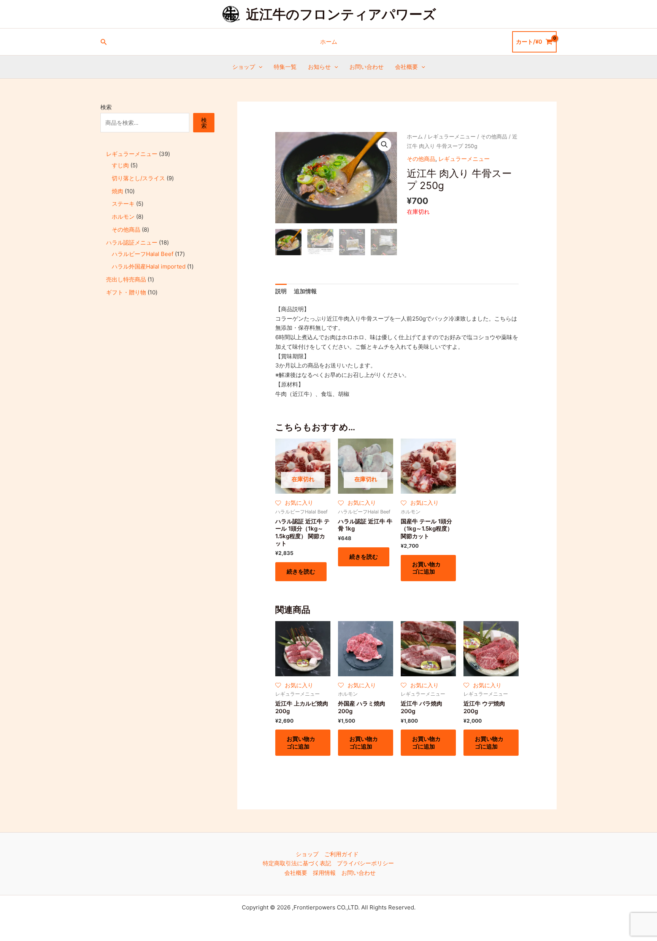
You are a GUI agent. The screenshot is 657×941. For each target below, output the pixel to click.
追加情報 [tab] (305, 291)
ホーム (328, 41)
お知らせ (319, 66)
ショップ (243, 66)
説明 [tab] (281, 291)
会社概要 (406, 66)
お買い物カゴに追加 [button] (426, 568)
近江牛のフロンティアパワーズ (341, 14)
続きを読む (301, 571)
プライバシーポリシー (365, 863)
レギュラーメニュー (452, 137)
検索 (106, 107)
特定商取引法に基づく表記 (297, 863)
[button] (103, 42)
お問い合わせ (366, 66)
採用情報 (324, 872)
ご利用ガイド (341, 854)
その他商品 (494, 137)
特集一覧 (285, 66)
